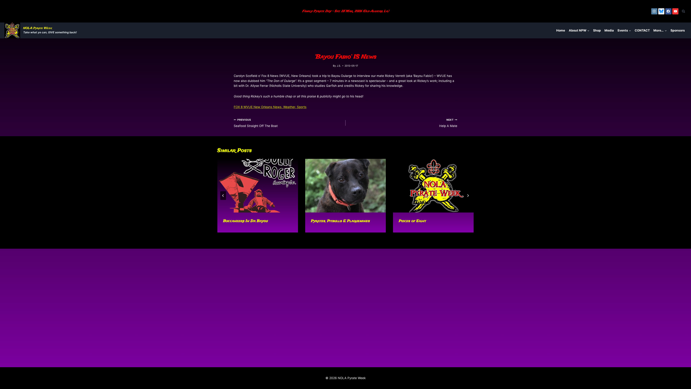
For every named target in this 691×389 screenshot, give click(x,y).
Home (560, 30)
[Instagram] (654, 11)
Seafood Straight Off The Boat (256, 123)
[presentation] (257, 186)
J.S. (339, 65)
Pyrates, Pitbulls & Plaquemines (340, 220)
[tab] (338, 235)
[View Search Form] (683, 11)
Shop (597, 30)
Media (609, 30)
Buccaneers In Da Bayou (245, 220)
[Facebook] (668, 11)
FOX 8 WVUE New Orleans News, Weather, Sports (270, 107)
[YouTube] (675, 11)
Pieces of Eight (412, 220)
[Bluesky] (661, 11)
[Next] (468, 195)
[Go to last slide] (223, 195)
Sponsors (677, 30)
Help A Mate (448, 123)
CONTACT (642, 30)
